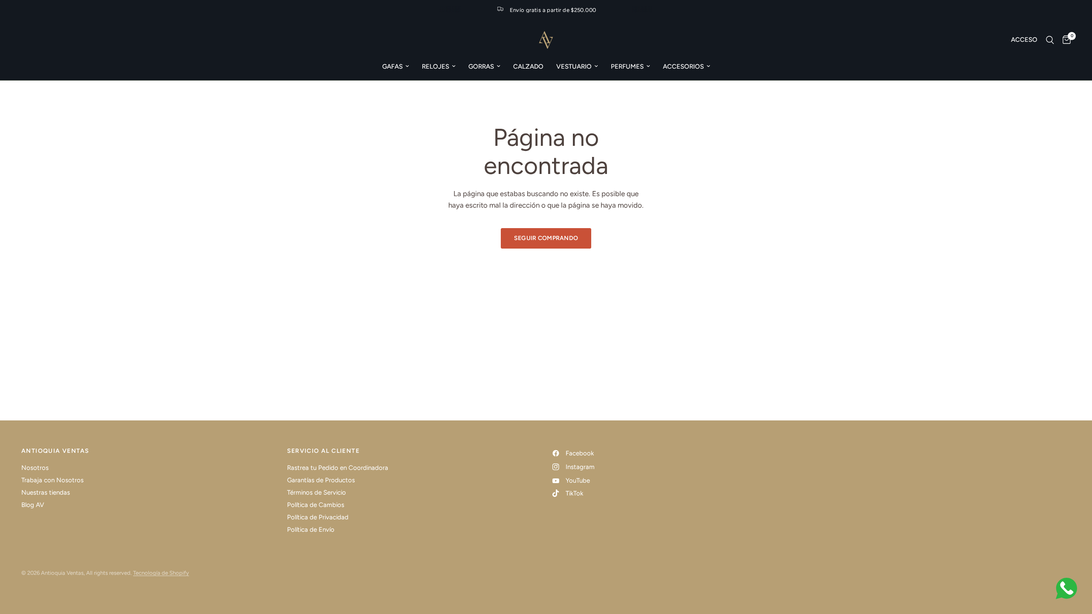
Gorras (481, 66)
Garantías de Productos (321, 480)
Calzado (528, 66)
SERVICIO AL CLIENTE (323, 451)
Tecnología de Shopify (161, 573)
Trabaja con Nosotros (52, 480)
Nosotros (35, 468)
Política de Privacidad (318, 517)
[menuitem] (395, 66)
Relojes (435, 66)
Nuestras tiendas (45, 492)
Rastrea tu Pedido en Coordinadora (337, 468)
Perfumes (627, 66)
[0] (1064, 40)
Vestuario (574, 66)
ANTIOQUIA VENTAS (55, 451)
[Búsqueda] (1050, 40)
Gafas (392, 66)
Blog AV (32, 505)
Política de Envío (310, 529)
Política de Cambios (315, 505)
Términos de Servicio (316, 492)
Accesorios (683, 66)
